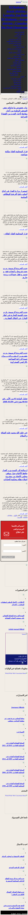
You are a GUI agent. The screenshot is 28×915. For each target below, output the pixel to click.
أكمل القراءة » (23, 147)
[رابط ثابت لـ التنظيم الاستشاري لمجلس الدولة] (21, 853)
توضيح (19, 37)
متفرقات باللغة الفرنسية (14, 69)
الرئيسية (25, 99)
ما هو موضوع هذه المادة (14, 58)
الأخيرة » (19, 517)
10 (24, 517)
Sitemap (19, 913)
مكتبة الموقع (17, 84)
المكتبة (22, 77)
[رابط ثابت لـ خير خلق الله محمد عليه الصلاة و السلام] (15, 451)
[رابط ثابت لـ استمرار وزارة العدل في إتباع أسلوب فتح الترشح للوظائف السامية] (15, 212)
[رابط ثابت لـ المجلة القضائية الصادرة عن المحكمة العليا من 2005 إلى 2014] (21, 753)
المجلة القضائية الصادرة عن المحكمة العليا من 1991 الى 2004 (13, 771)
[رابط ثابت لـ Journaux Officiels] (21, 704)
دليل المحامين (17, 45)
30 (26, 517)
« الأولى (15, 515)
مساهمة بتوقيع (17, 71)
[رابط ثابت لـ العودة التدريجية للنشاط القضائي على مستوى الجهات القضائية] (21, 612)
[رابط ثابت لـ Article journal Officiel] (21, 626)
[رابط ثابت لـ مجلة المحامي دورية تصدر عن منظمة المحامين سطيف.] (21, 715)
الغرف (19, 50)
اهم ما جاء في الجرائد (15, 43)
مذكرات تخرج (17, 80)
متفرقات (18, 67)
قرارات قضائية (20, 47)
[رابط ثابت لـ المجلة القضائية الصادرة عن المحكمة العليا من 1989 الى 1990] (21, 780)
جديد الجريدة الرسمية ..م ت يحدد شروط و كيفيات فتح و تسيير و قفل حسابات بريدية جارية (15, 273)
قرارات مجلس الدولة (15, 52)
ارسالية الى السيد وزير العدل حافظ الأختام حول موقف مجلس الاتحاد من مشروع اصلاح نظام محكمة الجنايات (14, 475)
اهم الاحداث (17, 36)
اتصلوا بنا (3, 2)
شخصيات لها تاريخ (16, 65)
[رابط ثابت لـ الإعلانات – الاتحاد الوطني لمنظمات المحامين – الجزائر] (21, 599)
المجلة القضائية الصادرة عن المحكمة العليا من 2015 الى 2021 (13, 744)
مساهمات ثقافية (19, 60)
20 (25, 517)
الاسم (24, 551)
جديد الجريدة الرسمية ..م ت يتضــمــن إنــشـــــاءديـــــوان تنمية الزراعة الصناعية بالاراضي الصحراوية (14, 357)
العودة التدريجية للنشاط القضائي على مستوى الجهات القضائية (13, 616)
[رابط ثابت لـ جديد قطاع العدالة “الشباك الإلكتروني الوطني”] (21, 888)
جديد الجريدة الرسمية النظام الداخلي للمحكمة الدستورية (14, 879)
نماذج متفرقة (17, 82)
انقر (26, 92)
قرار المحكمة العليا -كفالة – (15, 233)
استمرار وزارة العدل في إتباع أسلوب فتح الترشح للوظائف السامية (14, 194)
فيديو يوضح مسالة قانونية (14, 41)
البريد (24, 545)
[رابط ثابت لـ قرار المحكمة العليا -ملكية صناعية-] (15, 169)
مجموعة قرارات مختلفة (14, 49)
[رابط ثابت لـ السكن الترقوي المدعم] (21, 864)
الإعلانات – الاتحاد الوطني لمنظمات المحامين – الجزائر (12, 603)
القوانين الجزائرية (16, 78)
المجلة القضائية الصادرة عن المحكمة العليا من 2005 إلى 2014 (13, 757)
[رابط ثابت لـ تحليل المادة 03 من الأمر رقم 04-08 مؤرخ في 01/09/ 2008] (15, 417)
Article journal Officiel (16, 629)
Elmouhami (21, 913)
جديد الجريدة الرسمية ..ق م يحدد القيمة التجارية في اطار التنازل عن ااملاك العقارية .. (15, 315)
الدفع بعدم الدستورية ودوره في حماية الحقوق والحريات (14, 906)
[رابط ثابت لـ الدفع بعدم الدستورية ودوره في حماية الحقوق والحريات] (21, 902)
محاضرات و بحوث (16, 86)
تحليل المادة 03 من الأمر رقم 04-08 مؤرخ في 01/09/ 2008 (14, 400)
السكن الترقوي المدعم (16, 867)
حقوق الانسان (14, 75)
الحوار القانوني (17, 64)
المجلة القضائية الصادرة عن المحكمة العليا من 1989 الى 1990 (13, 784)
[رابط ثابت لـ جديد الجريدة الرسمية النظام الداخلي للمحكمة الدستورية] (21, 875)
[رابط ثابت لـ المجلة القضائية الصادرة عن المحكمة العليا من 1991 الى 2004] (21, 766)
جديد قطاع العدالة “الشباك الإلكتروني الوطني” (15, 893)
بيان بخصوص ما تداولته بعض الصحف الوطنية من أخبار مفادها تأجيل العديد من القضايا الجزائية (14, 112)
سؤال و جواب (17, 56)
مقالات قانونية (17, 62)
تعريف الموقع (20, 91)
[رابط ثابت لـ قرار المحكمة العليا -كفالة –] (15, 249)
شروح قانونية (20, 54)
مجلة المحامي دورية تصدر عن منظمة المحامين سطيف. (14, 719)
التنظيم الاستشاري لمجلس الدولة (13, 856)
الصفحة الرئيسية (19, 32)
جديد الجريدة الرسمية (15, 39)
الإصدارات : (20, 732)
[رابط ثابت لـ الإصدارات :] (21, 728)
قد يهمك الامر (20, 34)
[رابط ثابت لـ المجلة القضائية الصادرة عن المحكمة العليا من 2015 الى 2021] (21, 739)
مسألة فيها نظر (13, 73)
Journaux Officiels (17, 707)
